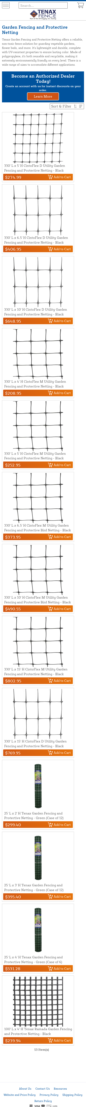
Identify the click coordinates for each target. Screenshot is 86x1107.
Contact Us (42, 1088)
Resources (60, 1088)
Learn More (43, 96)
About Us (25, 1088)
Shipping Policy (72, 1094)
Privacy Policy (49, 1094)
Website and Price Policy (20, 1094)
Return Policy (43, 1101)
